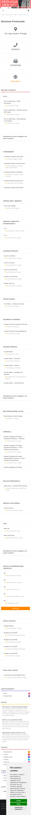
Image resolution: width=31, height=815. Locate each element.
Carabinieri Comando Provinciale (13, 156)
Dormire (6, 754)
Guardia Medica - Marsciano (12, 358)
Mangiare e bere (8, 757)
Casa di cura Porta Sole (10, 269)
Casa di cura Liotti (9, 262)
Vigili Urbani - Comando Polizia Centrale (15, 486)
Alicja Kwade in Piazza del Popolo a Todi (13, 732)
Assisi (5, 693)
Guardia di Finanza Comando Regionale (15, 331)
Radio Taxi (7, 528)
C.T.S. (5, 228)
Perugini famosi (8, 696)
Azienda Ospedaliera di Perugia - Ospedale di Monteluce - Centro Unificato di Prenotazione (13, 447)
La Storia (6, 759)
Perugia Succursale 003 (10, 646)
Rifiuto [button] (19, 804)
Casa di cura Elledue (9, 256)
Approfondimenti (7, 689)
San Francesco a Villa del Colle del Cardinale (15, 706)
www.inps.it (15, 81)
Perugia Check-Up (9, 283)
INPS (15, 14)
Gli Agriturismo (8, 752)
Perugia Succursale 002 (10, 639)
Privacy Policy (4, 808)
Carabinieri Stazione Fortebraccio (13, 180)
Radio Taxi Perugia (9, 535)
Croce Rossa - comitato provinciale (14, 304)
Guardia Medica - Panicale (11, 365)
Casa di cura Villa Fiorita (11, 276)
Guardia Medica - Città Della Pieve (14, 383)
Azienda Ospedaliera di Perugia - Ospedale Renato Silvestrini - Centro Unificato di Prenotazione (14, 458)
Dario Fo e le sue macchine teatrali (12, 719)
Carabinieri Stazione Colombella (13, 172)
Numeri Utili (9, 14)
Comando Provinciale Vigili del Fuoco (14, 675)
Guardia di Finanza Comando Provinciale (15, 324)
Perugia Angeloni (8, 626)
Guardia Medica (8, 351)
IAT (5, 573)
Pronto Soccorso (8, 508)
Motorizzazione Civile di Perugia (13, 416)
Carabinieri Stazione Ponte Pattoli (13, 187)
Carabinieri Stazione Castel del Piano (14, 163)
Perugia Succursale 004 (10, 653)
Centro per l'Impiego (9, 205)
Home (2, 14)
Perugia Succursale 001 (10, 632)
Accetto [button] (18, 800)
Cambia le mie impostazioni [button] (19, 808)
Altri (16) (15, 608)
